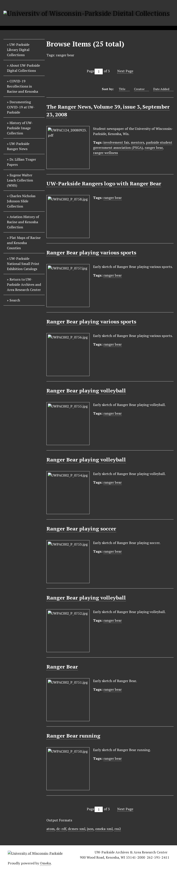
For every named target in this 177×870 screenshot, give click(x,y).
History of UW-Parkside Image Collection (20, 127)
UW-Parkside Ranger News (18, 146)
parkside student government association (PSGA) (132, 145)
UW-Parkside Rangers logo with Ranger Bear (103, 183)
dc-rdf (61, 828)
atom (50, 828)
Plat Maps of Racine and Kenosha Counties (24, 242)
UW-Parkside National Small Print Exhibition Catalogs (23, 263)
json (90, 828)
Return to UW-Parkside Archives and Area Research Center (24, 284)
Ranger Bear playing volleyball (86, 390)
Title (122, 89)
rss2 (117, 828)
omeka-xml (104, 828)
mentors (137, 142)
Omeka (45, 863)
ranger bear (154, 147)
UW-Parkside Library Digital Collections (18, 49)
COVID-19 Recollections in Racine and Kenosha (22, 86)
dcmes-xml (76, 828)
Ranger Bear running (73, 735)
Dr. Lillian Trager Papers (21, 162)
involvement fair (116, 142)
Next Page (125, 71)
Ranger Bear (62, 666)
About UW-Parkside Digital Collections (23, 68)
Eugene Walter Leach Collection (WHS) (20, 180)
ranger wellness (105, 152)
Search (14, 300)
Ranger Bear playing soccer (81, 528)
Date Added (161, 89)
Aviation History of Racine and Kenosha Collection (23, 221)
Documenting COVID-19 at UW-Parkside (21, 107)
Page (90, 71)
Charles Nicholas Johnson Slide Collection (21, 201)
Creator (139, 89)
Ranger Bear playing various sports (91, 252)
